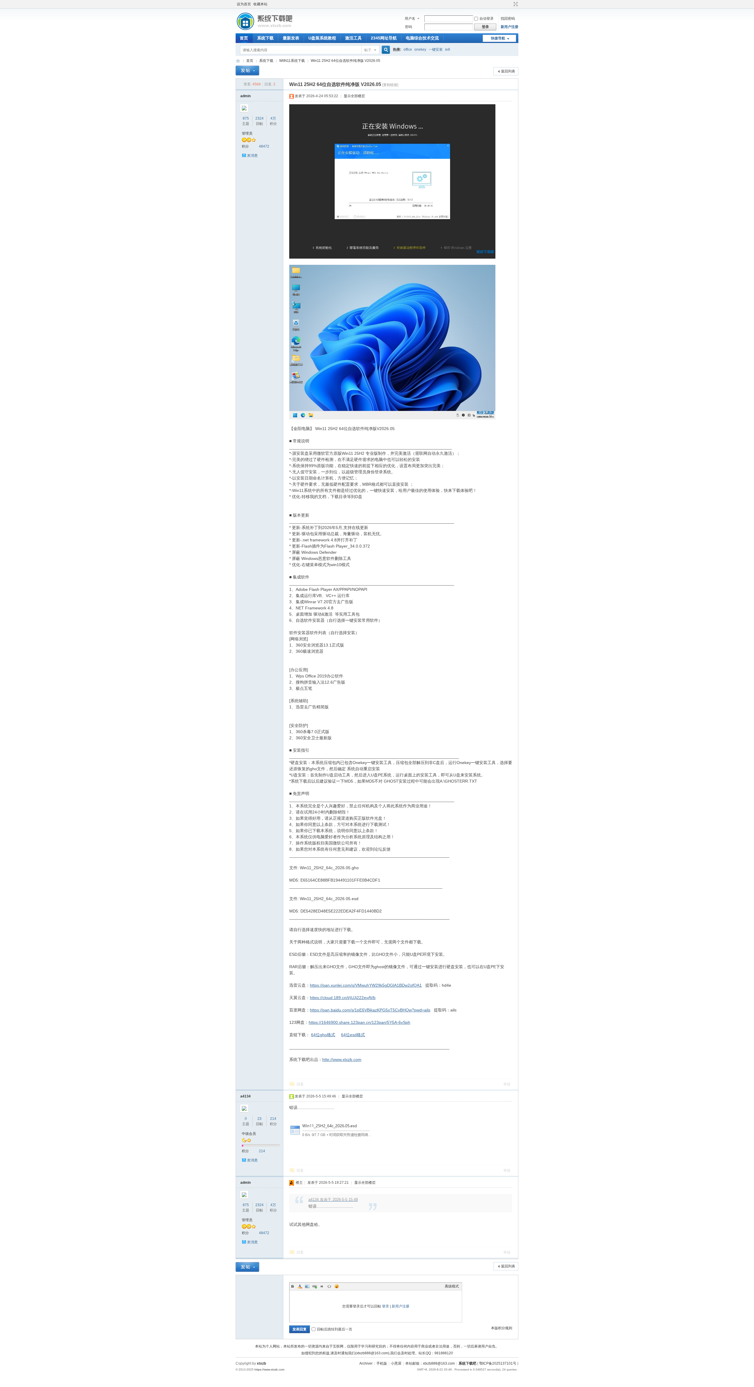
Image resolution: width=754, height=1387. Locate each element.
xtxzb (261, 1363)
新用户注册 (509, 27)
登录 (385, 1306)
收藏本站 (260, 4)
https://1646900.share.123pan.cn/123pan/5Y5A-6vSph (359, 1022)
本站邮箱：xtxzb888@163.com (430, 1363)
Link (315, 1286)
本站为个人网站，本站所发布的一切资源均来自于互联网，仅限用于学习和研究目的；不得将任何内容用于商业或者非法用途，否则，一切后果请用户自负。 (377, 1346)
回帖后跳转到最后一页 (334, 1329)
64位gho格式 (323, 1034)
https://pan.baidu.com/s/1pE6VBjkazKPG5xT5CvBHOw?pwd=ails (370, 1010)
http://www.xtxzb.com (341, 1059)
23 (259, 1119)
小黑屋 (396, 1363)
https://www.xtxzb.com (269, 1369)
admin (245, 96)
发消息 (252, 155)
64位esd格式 (353, 1034)
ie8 (447, 49)
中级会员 (249, 1134)
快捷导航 (498, 38)
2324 (259, 118)
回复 (300, 1084)
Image (307, 1286)
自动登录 (486, 18)
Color (300, 1286)
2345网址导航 (384, 38)
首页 (244, 38)
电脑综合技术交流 (422, 38)
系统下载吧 (467, 1363)
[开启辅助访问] (510, 4)
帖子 (367, 50)
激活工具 (353, 38)
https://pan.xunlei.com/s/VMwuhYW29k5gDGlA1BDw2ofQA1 (366, 985)
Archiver (366, 1363)
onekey (420, 49)
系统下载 (265, 38)
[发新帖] (247, 70)
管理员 (247, 133)
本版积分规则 (501, 1328)
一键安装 (436, 49)
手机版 (381, 1363)
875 (246, 118)
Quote (322, 1286)
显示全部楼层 (354, 96)
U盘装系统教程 (322, 38)
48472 (264, 146)
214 (273, 1119)
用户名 (410, 18)
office (408, 49)
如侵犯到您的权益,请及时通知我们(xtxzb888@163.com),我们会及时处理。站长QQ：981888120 (377, 1353)
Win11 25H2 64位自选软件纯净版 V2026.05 (345, 61)
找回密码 (508, 18)
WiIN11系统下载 (292, 61)
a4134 (245, 1096)
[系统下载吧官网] (264, 30)
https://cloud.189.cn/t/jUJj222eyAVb (343, 997)
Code (329, 1286)
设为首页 (244, 4)
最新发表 (291, 38)
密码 (408, 27)
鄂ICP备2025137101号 (497, 1363)
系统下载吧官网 (238, 61)
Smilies (337, 1286)
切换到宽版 (515, 4)
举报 (506, 1084)
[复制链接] (390, 85)
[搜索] (385, 50)
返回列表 (508, 71)
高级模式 (452, 1286)
